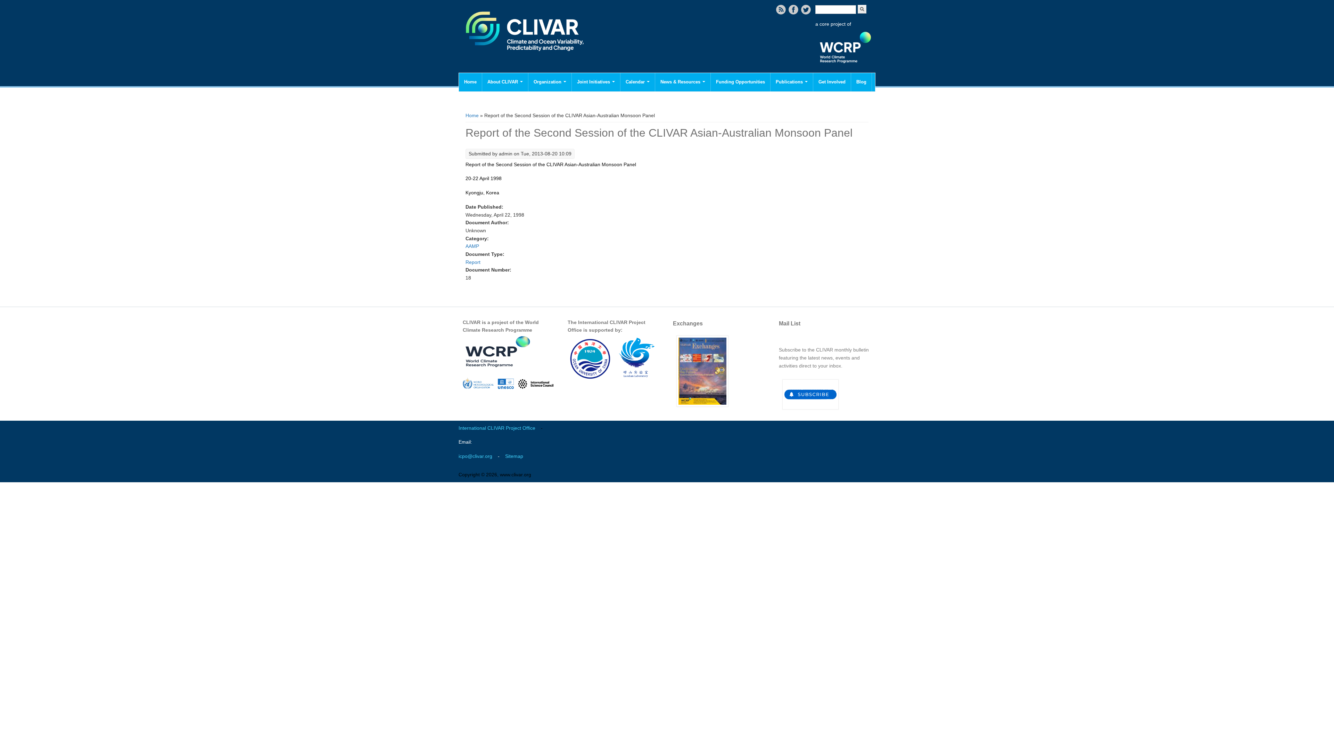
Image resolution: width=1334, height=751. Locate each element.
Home (470, 81)
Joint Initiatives (594, 81)
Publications (790, 81)
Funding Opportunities (740, 81)
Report (473, 262)
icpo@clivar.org (475, 456)
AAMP (472, 246)
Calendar (636, 81)
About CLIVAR (503, 81)
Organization (548, 81)
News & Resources (681, 81)
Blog (861, 81)
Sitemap (514, 456)
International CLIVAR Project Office (497, 428)
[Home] (525, 55)
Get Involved (832, 81)
